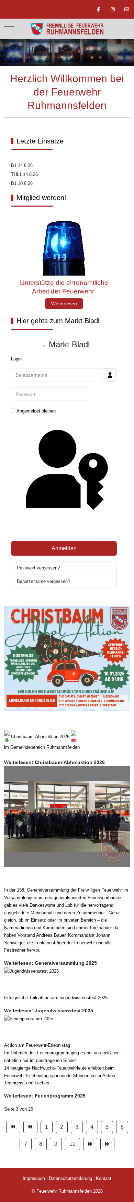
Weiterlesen (64, 303)
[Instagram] (113, 9)
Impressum (34, 1178)
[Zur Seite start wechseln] (13, 1127)
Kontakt (103, 1178)
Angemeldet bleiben (36, 411)
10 (72, 1144)
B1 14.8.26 (22, 165)
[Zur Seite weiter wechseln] (90, 1144)
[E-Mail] (127, 9)
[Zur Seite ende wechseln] (107, 1144)
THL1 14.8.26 (24, 174)
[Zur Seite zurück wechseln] (30, 1127)
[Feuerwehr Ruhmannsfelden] (67, 29)
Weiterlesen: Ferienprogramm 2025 (45, 1096)
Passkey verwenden (64, 529)
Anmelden (64, 548)
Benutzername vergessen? (43, 581)
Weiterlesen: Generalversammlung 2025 (50, 963)
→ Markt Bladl (64, 344)
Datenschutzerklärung (70, 1178)
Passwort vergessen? (38, 567)
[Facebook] (99, 9)
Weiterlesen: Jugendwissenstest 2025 (48, 1010)
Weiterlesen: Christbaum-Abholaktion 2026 (54, 762)
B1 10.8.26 (22, 183)
